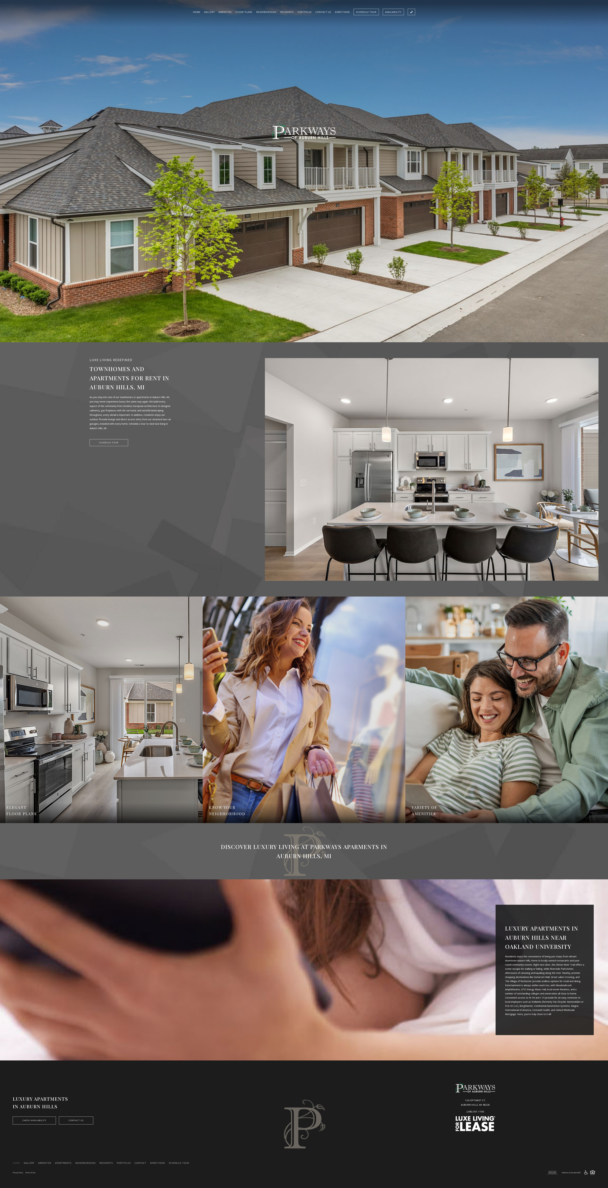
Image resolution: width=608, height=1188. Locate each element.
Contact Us (323, 11)
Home (196, 11)
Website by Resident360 (571, 1173)
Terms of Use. (30, 1173)
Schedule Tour (366, 11)
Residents (287, 11)
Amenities (225, 11)
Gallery (209, 11)
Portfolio (305, 11)
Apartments (63, 1162)
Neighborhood (266, 11)
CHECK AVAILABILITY (34, 1120)
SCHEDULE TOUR (108, 442)
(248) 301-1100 (475, 1111)
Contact (140, 1162)
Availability (393, 11)
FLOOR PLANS (243, 11)
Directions (342, 11)
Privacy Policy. (18, 1173)
